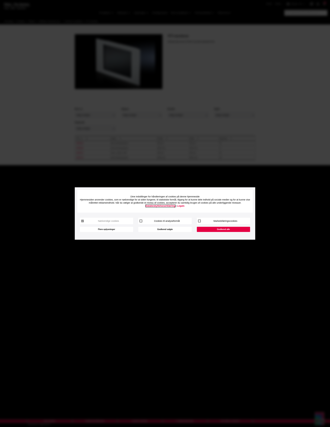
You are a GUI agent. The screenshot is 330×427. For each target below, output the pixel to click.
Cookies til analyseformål (167, 221)
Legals (180, 206)
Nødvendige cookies (108, 221)
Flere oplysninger (106, 229)
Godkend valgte (165, 229)
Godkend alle (223, 229)
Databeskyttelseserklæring (160, 206)
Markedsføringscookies (225, 221)
